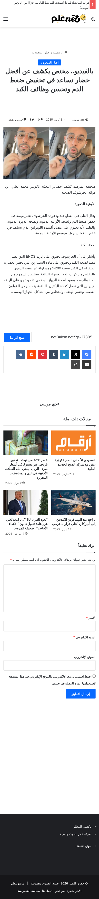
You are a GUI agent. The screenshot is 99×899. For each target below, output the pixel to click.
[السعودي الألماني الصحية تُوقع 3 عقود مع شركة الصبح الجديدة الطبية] (73, 441)
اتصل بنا (47, 890)
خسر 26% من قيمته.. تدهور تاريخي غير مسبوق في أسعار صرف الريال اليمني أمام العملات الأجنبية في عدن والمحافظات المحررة (26, 467)
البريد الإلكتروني (84, 636)
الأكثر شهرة (74, 890)
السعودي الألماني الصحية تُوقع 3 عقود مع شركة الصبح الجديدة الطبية (75, 463)
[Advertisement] (49, 756)
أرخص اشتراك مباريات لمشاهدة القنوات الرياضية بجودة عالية (51, 2)
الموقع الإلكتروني (85, 656)
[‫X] (75, 353)
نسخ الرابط (17, 337)
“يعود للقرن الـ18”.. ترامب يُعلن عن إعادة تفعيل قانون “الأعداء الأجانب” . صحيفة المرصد (27, 522)
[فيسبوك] (86, 353)
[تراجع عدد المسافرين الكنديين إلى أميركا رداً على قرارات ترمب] (73, 501)
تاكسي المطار (82, 825)
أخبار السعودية (41, 51)
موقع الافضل (83, 845)
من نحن (60, 890)
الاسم (91, 617)
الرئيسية (58, 51)
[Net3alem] (69, 18)
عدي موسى (78, 118)
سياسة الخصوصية (28, 890)
